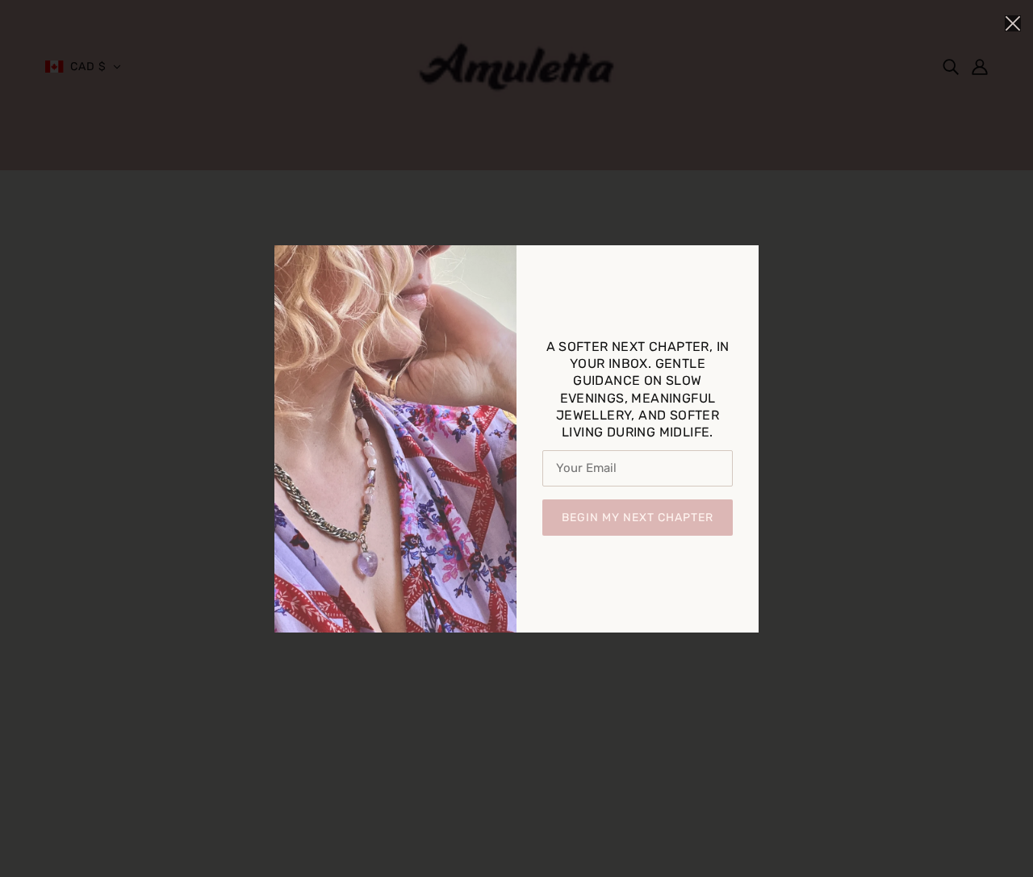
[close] (1013, 22)
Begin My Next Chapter (637, 517)
